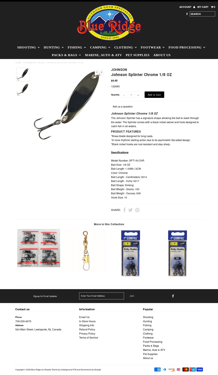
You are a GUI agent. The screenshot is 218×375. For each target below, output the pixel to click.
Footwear (151, 47)
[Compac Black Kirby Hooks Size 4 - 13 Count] (179, 277)
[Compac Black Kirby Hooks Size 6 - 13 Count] (132, 277)
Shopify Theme (50, 369)
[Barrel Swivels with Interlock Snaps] (85, 271)
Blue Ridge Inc (37, 369)
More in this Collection (109, 224)
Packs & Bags (64, 55)
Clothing (123, 47)
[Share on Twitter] (130, 210)
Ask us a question (123, 106)
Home (18, 62)
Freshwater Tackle (34, 62)
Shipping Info (86, 325)
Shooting (26, 47)
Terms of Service (88, 337)
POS (75, 369)
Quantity (115, 94)
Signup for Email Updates (45, 296)
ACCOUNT (185, 7)
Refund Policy (87, 329)
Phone (18, 317)
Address (19, 325)
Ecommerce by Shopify (91, 369)
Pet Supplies (138, 55)
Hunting (52, 47)
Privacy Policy (87, 333)
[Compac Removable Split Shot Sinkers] (38, 266)
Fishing (75, 47)
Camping (98, 47)
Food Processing (185, 47)
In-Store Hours (87, 321)
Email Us (84, 317)
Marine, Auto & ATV (103, 55)
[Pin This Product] (137, 210)
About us (162, 55)
